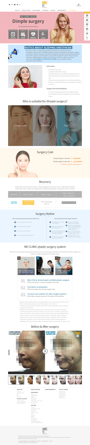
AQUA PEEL (33, 411)
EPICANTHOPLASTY (62, 394)
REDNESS (32, 417)
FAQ (17, 395)
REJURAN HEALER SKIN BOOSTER (37, 422)
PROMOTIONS (78, 5)
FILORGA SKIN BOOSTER (35, 421)
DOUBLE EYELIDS (62, 391)
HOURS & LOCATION (26, 10)
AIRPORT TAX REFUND (21, 403)
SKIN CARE (53, 10)
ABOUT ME (17, 10)
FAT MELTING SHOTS (34, 402)
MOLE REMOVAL (34, 420)
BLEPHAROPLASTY (62, 392)
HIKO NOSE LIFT (34, 399)
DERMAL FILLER (33, 394)
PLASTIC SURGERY (72, 10)
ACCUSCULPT (33, 403)
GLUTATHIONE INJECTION (35, 408)
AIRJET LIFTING (33, 398)
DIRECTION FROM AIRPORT (21, 402)
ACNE (32, 413)
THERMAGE (33, 397)
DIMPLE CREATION (62, 397)
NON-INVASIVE (45, 10)
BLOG (18, 394)
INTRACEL (32, 416)
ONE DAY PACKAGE (36, 10)
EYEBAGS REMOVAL (62, 395)
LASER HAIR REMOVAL (61, 10)
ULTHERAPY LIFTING (34, 395)
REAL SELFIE (19, 396)
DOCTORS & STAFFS (20, 392)
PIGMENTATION (33, 410)
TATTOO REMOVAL (34, 418)
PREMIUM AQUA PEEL (34, 412)
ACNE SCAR (33, 415)
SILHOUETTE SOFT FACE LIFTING (36, 400)
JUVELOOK (33, 407)
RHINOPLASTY (61, 396)
